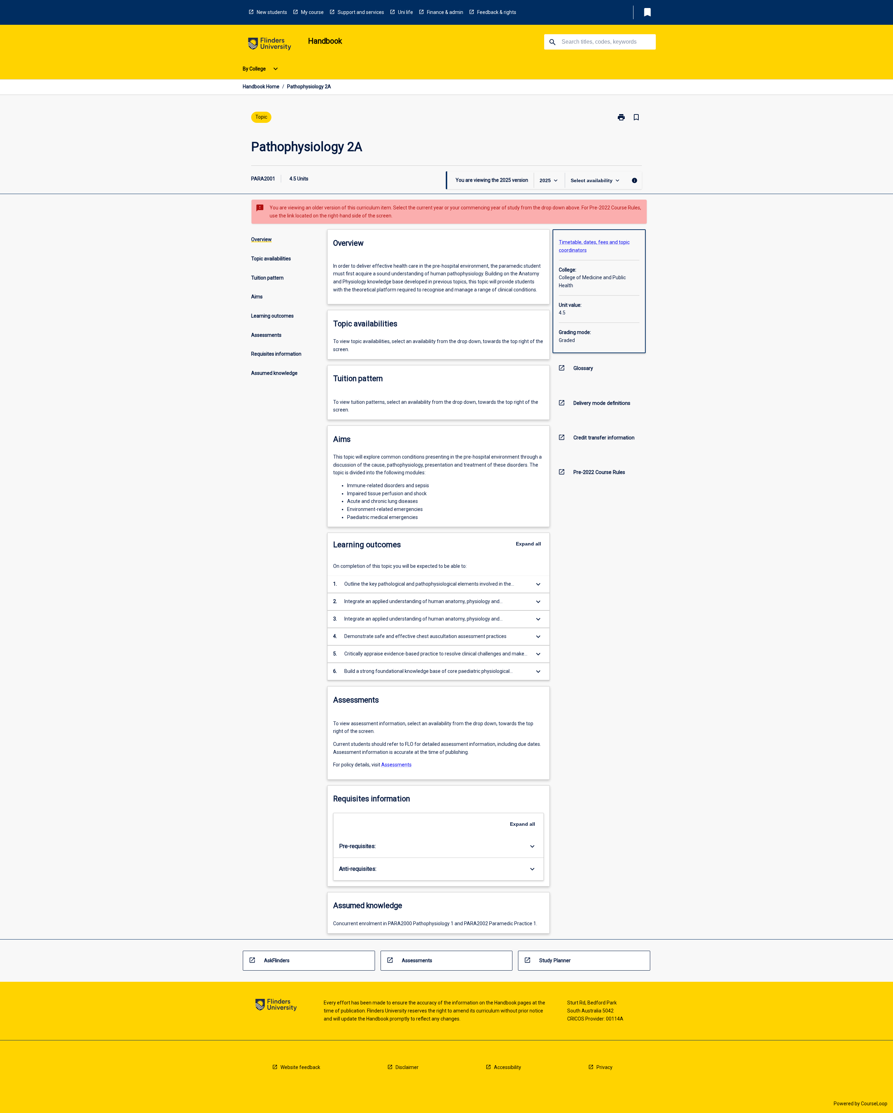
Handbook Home (261, 86)
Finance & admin (445, 12)
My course (312, 12)
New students (272, 12)
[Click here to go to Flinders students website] (269, 45)
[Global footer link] (276, 1006)
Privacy (604, 1067)
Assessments (396, 764)
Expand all (528, 544)
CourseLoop (874, 1103)
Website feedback (300, 1067)
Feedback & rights (496, 12)
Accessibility (507, 1067)
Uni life (405, 12)
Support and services (361, 12)
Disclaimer (407, 1067)
